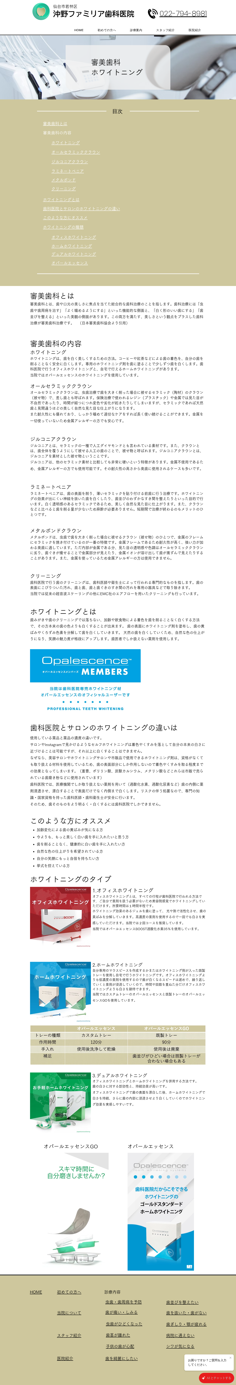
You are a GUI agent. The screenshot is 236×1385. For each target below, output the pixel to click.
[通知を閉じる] (230, 1358)
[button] (104, 1267)
